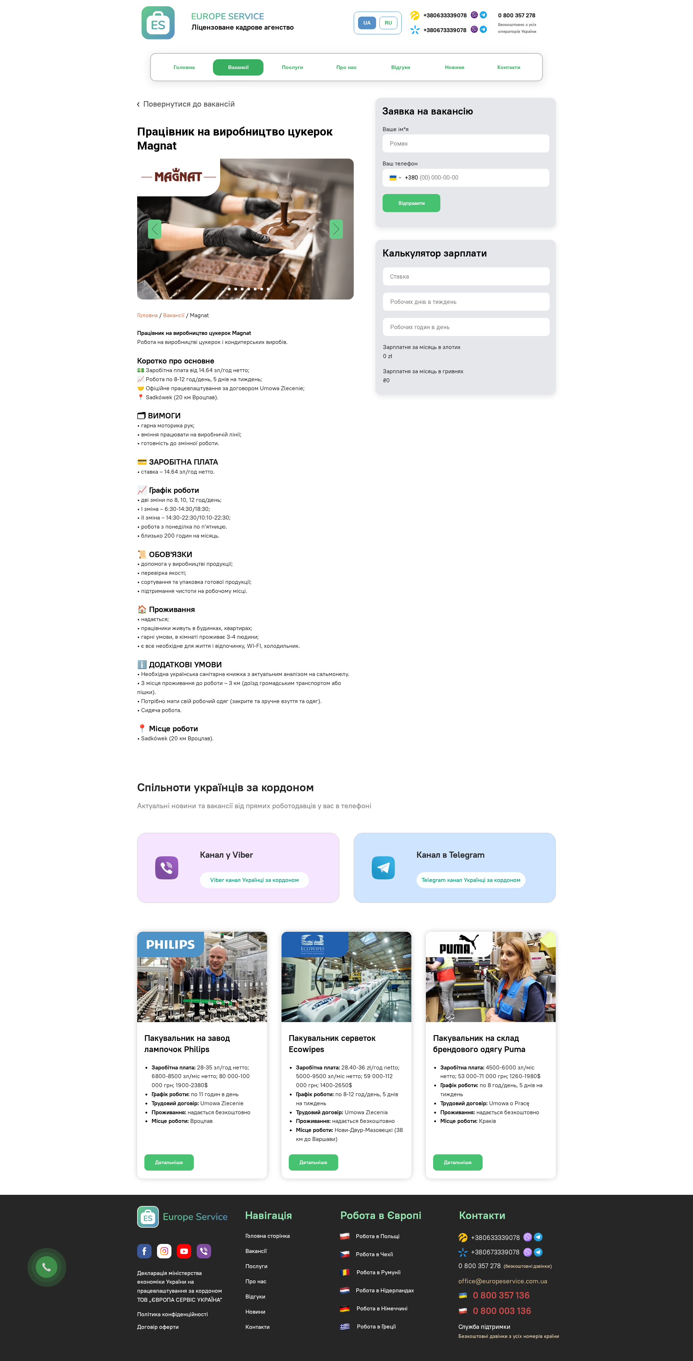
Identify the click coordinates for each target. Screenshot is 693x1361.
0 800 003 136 (502, 1311)
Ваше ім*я (396, 129)
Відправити (411, 203)
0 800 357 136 (501, 1295)
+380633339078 (445, 15)
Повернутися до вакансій (189, 104)
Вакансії (173, 315)
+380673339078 (444, 30)
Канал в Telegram (451, 854)
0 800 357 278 (516, 15)
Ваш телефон (400, 163)
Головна (147, 315)
